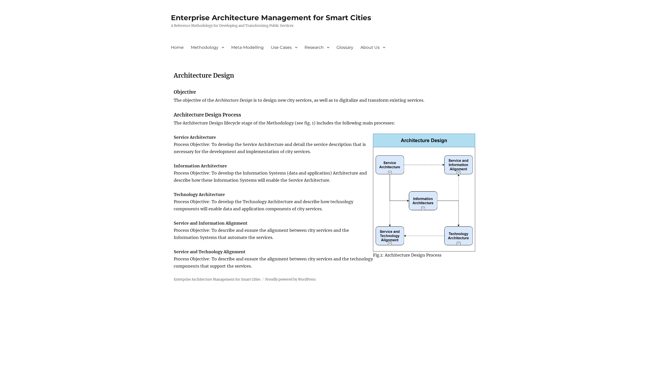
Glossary (344, 47)
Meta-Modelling (247, 47)
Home (177, 47)
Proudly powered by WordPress (290, 279)
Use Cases (281, 47)
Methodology (204, 47)
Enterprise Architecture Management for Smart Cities (271, 17)
